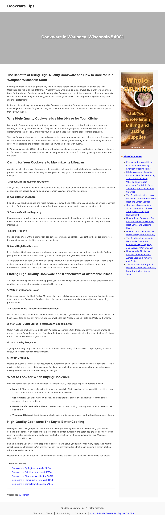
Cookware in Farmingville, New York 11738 (32, 480)
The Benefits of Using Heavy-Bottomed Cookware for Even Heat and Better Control (141, 198)
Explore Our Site (126, 513)
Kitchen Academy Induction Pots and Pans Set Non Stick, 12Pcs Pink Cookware (140, 175)
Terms (49, 513)
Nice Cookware (132, 156)
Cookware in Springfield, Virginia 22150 (31, 468)
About (92, 513)
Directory (37, 513)
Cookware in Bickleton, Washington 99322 (32, 476)
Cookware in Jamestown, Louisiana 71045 (32, 484)
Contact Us (80, 513)
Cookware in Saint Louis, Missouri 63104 (32, 472)
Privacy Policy (64, 513)
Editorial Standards (106, 513)
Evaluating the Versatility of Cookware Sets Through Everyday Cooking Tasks (139, 165)
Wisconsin (24, 494)
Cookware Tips (21, 6)
